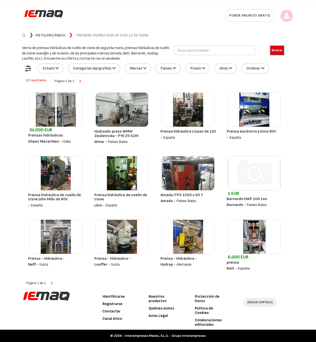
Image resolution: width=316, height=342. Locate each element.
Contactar (111, 311)
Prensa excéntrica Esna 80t (251, 131)
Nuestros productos (157, 298)
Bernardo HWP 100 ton (247, 199)
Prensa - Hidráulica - (46, 258)
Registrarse (112, 304)
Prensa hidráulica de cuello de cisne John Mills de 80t (54, 197)
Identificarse (113, 296)
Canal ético (112, 318)
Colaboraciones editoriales (208, 322)
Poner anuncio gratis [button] (249, 15)
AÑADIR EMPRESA (260, 302)
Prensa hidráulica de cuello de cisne (120, 197)
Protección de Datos (207, 298)
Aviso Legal (158, 315)
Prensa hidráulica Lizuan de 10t (188, 131)
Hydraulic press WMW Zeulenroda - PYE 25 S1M (116, 133)
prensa (233, 262)
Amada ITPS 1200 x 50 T (181, 195)
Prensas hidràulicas (45, 135)
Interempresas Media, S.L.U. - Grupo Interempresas (165, 336)
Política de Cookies (204, 310)
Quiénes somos (161, 308)
